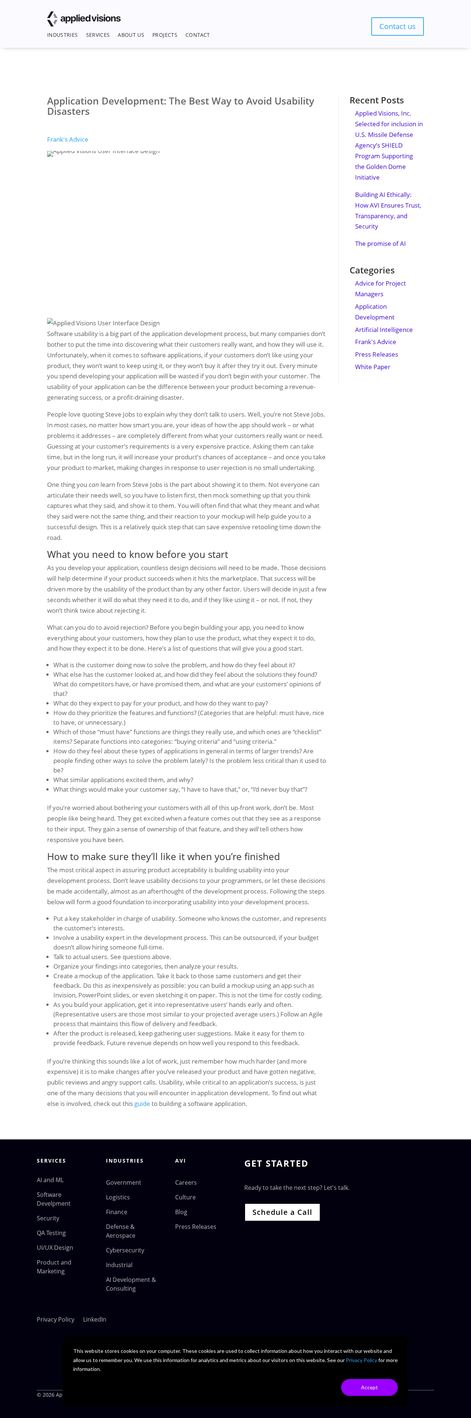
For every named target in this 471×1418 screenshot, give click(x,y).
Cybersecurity (125, 1250)
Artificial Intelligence (384, 329)
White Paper (372, 367)
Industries (62, 34)
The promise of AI (380, 243)
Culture (185, 1197)
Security (48, 1218)
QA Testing (51, 1233)
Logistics (118, 1197)
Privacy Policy (361, 1360)
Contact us (397, 26)
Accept (369, 1387)
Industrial (119, 1265)
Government (123, 1182)
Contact (197, 34)
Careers (186, 1182)
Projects (164, 34)
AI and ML (50, 1180)
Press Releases (376, 354)
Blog (181, 1212)
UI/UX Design (55, 1248)
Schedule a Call (282, 1212)
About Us (131, 34)
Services (98, 34)
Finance (116, 1212)
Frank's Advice (67, 139)
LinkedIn (94, 1319)
